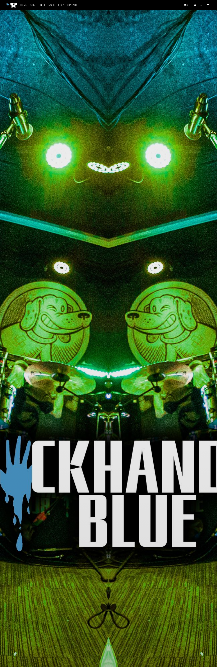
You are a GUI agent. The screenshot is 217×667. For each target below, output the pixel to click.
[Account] (201, 5)
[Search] (195, 5)
